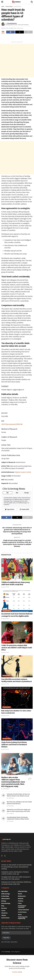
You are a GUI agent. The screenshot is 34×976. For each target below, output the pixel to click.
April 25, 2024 (4, 28)
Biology (3, 901)
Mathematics (22, 896)
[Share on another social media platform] (28, 32)
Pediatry (20, 901)
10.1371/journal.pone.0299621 (11, 424)
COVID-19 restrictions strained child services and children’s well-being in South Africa (16, 647)
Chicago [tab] (26, 492)
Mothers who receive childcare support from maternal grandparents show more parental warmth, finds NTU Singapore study (13, 781)
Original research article (23, 472)
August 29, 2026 (5, 618)
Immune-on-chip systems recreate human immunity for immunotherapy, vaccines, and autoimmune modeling (16, 867)
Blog (2, 906)
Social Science (17, 6)
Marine (20, 894)
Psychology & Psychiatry (22, 906)
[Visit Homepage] (17, 2)
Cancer (3, 910)
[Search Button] (32, 2)
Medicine (20, 898)
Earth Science (5, 918)
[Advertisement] (17, 38)
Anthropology (5, 894)
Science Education (23, 909)
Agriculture (4, 891)
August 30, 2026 (5, 587)
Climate (3, 915)
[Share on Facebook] (10, 32)
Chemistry (4, 913)
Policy (20, 903)
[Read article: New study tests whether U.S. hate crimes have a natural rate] (17, 698)
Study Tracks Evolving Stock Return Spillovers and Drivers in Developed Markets (14, 744)
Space (20, 914)
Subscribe (6, 937)
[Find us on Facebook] (1, 856)
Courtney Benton (12, 23)
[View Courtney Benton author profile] (3, 24)
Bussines (4, 908)
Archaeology (5, 896)
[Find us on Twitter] (5, 856)
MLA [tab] (17, 492)
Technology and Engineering (22, 917)
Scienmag (7, 951)
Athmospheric (5, 898)
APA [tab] (7, 492)
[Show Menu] (2, 2)
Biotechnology (5, 903)
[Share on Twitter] (19, 32)
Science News (9, 6)
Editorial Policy (22, 891)
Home (2, 6)
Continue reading (17, 972)
